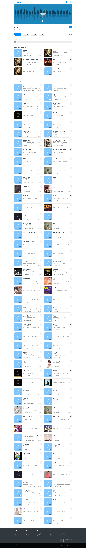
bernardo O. (25, 182)
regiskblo (25, 108)
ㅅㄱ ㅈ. (25, 412)
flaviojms (25, 246)
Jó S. (24, 320)
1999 (31, 124)
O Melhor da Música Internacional (61, 345)
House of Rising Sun (65, 161)
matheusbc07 (56, 311)
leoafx (55, 421)
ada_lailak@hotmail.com (60, 502)
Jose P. (25, 154)
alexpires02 (25, 394)
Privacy (61, 533)
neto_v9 (55, 467)
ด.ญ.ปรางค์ (67, 336)
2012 (67, 170)
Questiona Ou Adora (30, 106)
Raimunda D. (56, 403)
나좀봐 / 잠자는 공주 (29, 290)
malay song (61, 237)
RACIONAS (58, 152)
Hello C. (25, 348)
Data (35, 281)
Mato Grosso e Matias (60, 327)
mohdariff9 (55, 237)
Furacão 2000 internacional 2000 (61, 106)
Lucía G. (55, 523)
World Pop (25, 216)
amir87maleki (26, 403)
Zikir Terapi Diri (29, 428)
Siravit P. (55, 99)
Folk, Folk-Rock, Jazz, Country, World (58, 170)
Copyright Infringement (64, 534)
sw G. (54, 440)
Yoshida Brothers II (29, 207)
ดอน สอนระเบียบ (34, 327)
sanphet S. (55, 458)
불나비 (66, 428)
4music (59, 173)
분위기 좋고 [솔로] (36, 410)
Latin (63, 62)
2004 (34, 207)
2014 (35, 115)
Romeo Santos (25, 62)
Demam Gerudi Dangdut (33, 419)
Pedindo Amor (63, 244)
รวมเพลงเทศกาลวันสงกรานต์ (30, 456)
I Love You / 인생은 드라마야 (60, 474)
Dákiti (66, 62)
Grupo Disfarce (29, 391)
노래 (58, 440)
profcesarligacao (56, 246)
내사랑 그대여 (59, 281)
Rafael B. (55, 486)
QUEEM (36, 170)
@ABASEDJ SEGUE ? (30, 253)
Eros (57, 520)
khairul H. (25, 283)
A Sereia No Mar (66, 419)
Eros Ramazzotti (64, 520)
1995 (33, 336)
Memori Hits (28, 281)
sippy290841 (26, 99)
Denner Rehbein (26, 467)
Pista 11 (68, 465)
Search (15, 533)
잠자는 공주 (38, 290)
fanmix (29, 357)
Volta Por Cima (36, 106)
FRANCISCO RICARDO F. (56, 219)
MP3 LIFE (60, 458)
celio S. (25, 237)
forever (36, 336)
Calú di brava (36, 124)
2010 (66, 474)
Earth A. (25, 191)
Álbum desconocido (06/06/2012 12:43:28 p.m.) (61, 465)
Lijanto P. (55, 145)
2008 (35, 152)
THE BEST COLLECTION (30, 115)
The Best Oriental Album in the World (31, 299)
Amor (68, 216)
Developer (38, 535)
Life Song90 (31, 504)
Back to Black (35, 198)
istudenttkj (25, 274)
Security (61, 535)
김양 (64, 364)
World (24, 106)
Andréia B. (25, 449)
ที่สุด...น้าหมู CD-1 (59, 124)
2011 (34, 253)
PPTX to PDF (51, 533)
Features (27, 535)
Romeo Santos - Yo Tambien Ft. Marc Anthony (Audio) (34, 62)
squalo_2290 (26, 440)
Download (30, 108)
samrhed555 (56, 182)
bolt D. (25, 458)
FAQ (26, 533)
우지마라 (58, 364)
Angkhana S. (26, 228)
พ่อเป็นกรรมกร (37, 502)
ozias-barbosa (26, 523)
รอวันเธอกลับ (63, 511)
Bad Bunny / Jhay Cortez (57, 62)
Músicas (60, 394)
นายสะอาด (31, 189)
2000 (63, 207)
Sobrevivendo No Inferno (30, 235)
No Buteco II (58, 244)
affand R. (55, 495)
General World (25, 189)
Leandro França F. (26, 486)
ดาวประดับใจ (33, 364)
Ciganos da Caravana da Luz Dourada (31, 302)
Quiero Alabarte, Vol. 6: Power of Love (31, 437)
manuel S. (55, 329)
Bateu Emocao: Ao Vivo (60, 216)
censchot (55, 265)
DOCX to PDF (51, 534)
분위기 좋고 (28, 410)
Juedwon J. (25, 504)
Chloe (59, 265)
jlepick (25, 200)
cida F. (25, 173)
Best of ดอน (28, 327)
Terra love (28, 124)
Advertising (39, 533)
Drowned (65, 299)
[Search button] (63, 2)
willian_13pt (26, 265)
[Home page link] (18, 2)
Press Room (16, 534)
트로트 (59, 283)
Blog (14, 535)
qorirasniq (55, 274)
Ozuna (64, 71)
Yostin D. (16, 29)
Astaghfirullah (37, 428)
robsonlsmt (55, 154)
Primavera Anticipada (30, 152)
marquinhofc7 (26, 90)
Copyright (38, 534)
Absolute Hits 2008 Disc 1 (30, 345)
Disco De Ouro (59, 161)
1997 (60, 520)
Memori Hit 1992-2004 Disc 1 (61, 235)
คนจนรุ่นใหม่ (58, 456)
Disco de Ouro (29, 336)
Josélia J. (25, 127)
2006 (32, 170)
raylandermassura (26, 136)
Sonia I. (25, 302)
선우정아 (64, 382)
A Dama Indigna (29, 198)
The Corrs (66, 207)
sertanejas (60, 329)
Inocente (33, 71)
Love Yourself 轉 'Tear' (31, 216)
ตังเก (62, 456)
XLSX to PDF (51, 538)
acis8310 (55, 320)
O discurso (59, 421)
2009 (32, 410)
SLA (61, 538)
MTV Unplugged (59, 207)
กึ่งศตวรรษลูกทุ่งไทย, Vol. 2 (60, 290)
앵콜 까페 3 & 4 (59, 428)
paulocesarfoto (56, 90)
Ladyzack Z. (26, 421)
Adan (54, 302)
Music (29, 191)
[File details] (18, 53)
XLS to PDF (50, 535)
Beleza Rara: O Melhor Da (60, 115)
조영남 (69, 189)
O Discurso (58, 419)
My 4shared (22, 29)
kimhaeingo (55, 191)
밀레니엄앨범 (58, 189)
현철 (69, 474)
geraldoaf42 (26, 145)
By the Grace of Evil (59, 299)
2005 (63, 124)
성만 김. (55, 283)
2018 (36, 216)
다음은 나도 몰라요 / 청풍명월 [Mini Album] (31, 511)
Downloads (29, 320)
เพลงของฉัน (32, 228)
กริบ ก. (25, 311)
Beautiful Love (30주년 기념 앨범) (61, 437)
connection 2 (29, 170)
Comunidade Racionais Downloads (56, 136)
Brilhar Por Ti (67, 391)
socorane (55, 357)
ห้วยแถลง (67, 198)
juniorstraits (55, 394)
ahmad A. (55, 504)
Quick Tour (27, 534)
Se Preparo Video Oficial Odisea (58, 71)
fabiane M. (55, 108)
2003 (62, 152)
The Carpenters (60, 145)
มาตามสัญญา (29, 502)
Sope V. (25, 219)
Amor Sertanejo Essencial (30, 520)
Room (64, 170)
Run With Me (60, 382)
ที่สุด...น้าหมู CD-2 (59, 198)
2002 (37, 299)
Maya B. (55, 173)
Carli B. (25, 357)
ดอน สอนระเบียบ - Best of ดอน (30, 311)
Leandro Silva (56, 348)
